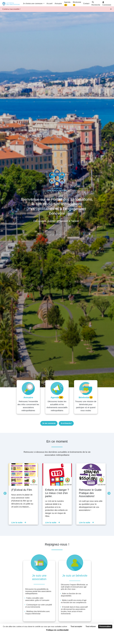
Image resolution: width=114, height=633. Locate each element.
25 (65, 5)
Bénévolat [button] (77, 3)
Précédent (4, 493)
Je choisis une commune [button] (33, 3)
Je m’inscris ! (66, 423)
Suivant (108, 493)
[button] (96, 3)
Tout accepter (76, 626)
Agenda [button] (67, 3)
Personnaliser (105, 626)
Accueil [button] (49, 3)
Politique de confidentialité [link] (57, 630)
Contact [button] (86, 3)
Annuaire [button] (58, 3)
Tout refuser (91, 626)
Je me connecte (49, 423)
